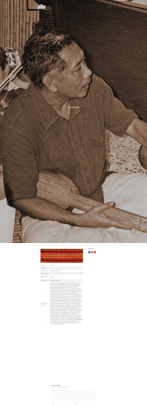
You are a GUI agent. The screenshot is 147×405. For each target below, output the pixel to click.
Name (53, 403)
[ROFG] (41, 7)
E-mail (75, 403)
